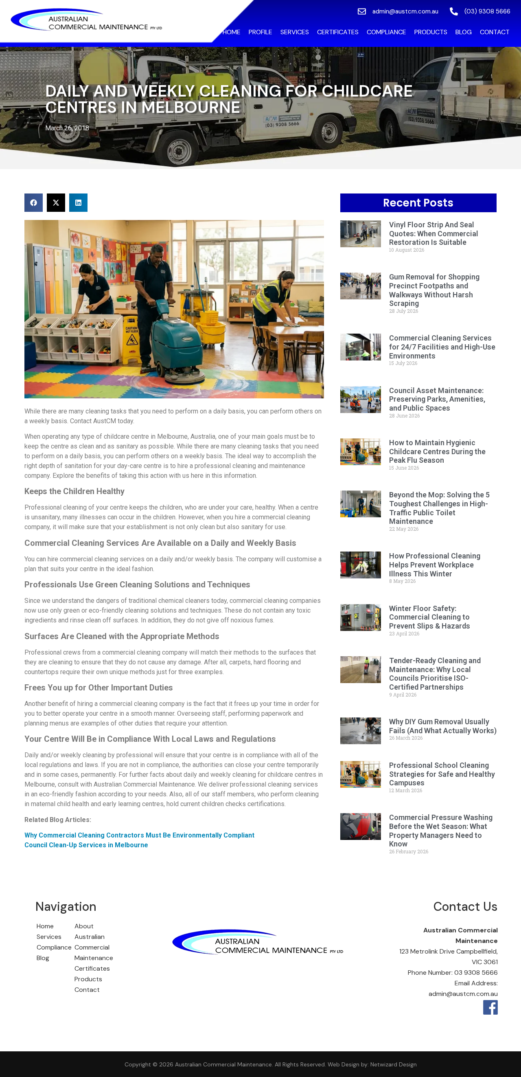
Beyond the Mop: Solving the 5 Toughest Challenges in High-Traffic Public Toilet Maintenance (439, 507)
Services (294, 32)
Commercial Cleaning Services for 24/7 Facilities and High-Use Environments (442, 347)
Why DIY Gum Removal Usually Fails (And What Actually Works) (443, 726)
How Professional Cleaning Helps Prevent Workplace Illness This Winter (434, 565)
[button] (33, 202)
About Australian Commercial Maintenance (93, 942)
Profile (260, 32)
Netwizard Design (393, 1064)
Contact (495, 32)
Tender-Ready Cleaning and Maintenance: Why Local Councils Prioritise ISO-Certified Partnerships (435, 673)
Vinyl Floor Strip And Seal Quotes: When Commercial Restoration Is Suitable (433, 233)
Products (430, 32)
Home (232, 32)
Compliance (386, 32)
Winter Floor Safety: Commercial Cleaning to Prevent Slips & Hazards (429, 617)
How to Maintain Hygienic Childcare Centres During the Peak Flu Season (437, 451)
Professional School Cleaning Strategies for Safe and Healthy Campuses (442, 774)
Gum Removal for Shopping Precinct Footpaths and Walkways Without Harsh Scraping (434, 290)
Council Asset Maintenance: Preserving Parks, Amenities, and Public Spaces (437, 399)
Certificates (338, 32)
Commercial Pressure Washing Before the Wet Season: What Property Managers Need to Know (441, 830)
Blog (463, 32)
